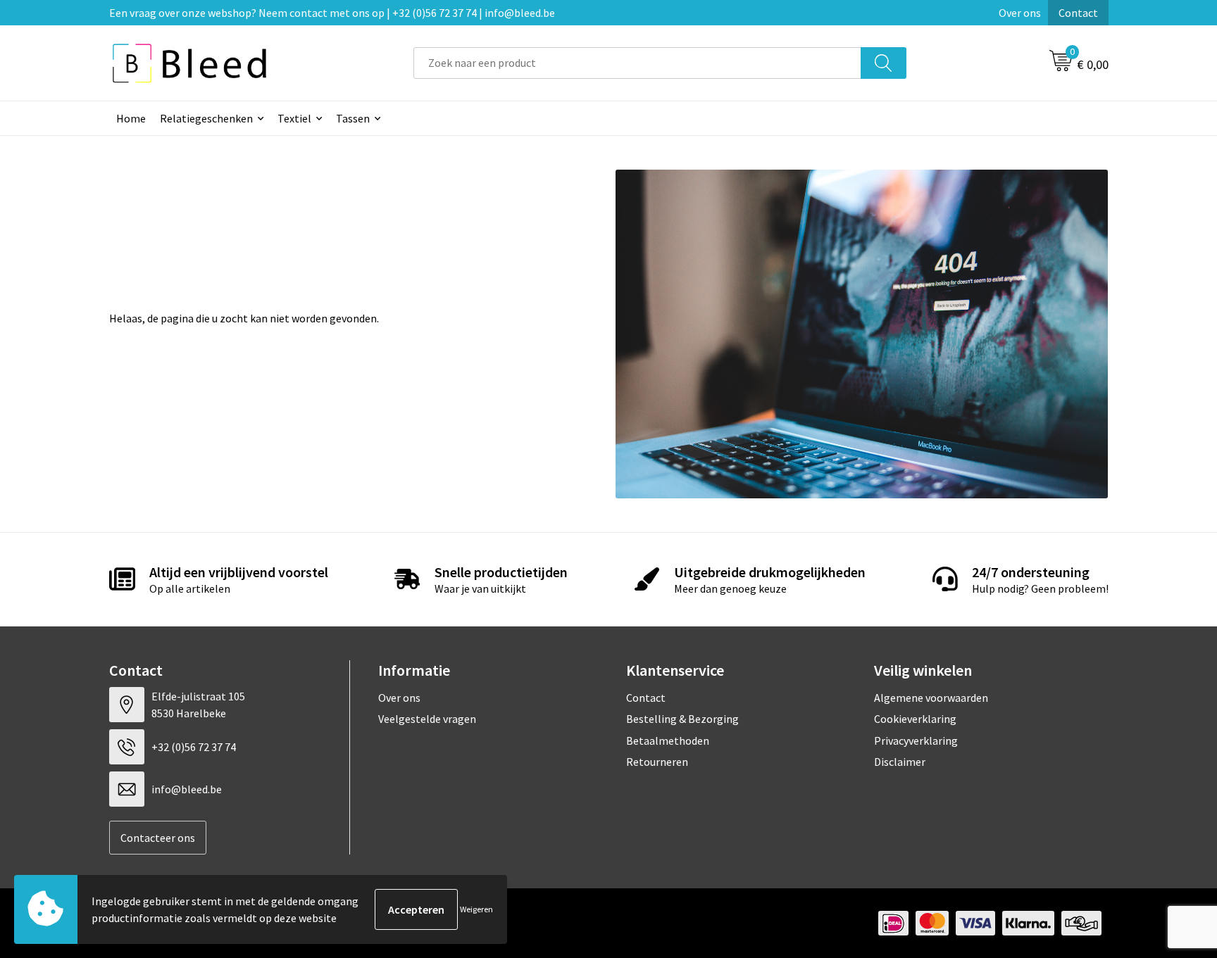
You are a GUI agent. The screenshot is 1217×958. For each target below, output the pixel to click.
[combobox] (637, 63)
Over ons (1020, 13)
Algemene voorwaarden (931, 698)
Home (131, 118)
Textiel (294, 118)
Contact (1078, 13)
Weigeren (476, 909)
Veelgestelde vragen (427, 719)
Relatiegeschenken (206, 118)
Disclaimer (899, 762)
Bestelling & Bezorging (682, 719)
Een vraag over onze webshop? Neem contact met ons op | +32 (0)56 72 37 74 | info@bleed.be (332, 13)
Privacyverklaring (916, 740)
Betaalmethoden (667, 740)
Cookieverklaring (915, 719)
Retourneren (657, 762)
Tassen (353, 118)
